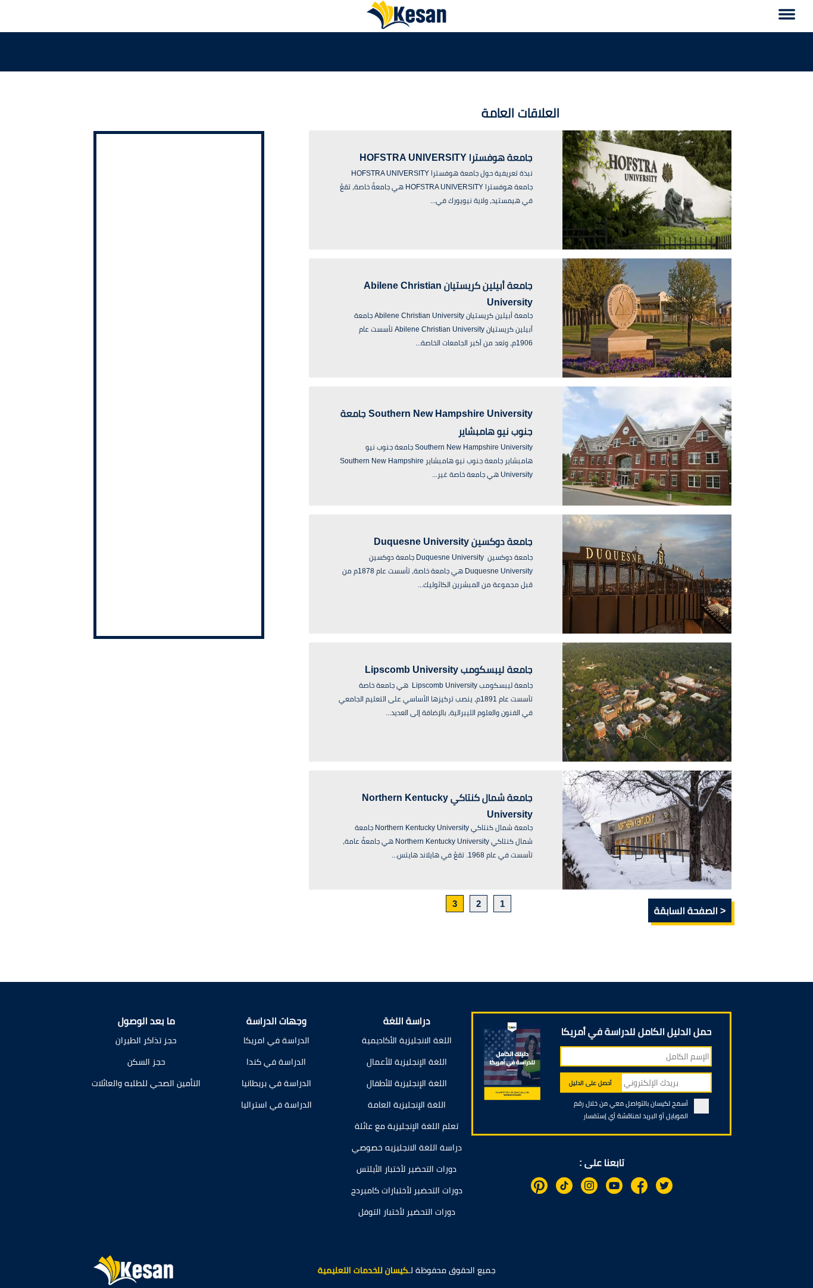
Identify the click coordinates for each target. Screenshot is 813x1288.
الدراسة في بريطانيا (276, 1083)
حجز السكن (146, 1061)
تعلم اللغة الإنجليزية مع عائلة (406, 1126)
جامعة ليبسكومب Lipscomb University (449, 670)
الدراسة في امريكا (276, 1040)
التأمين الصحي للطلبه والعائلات (146, 1083)
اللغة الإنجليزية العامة (407, 1104)
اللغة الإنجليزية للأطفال (407, 1083)
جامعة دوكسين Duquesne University (453, 542)
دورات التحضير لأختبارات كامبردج (406, 1190)
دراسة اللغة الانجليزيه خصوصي (407, 1147)
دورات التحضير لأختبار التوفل (406, 1212)
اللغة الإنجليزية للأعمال (407, 1061)
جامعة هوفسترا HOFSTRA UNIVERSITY (446, 157)
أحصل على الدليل (590, 1083)
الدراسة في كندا (276, 1061)
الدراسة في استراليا (276, 1104)
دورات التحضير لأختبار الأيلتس (406, 1169)
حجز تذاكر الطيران (146, 1040)
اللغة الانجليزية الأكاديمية (407, 1040)
